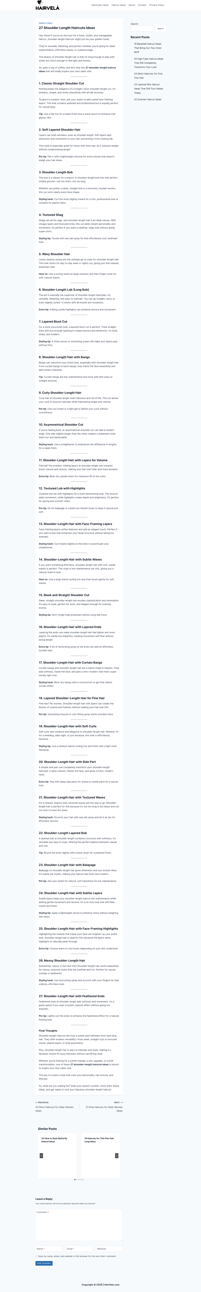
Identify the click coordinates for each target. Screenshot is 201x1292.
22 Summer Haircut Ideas (147, 99)
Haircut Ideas (118, 5)
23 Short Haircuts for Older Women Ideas (54, 1106)
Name (41, 1248)
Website (101, 1248)
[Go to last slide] (41, 1155)
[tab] (74, 1179)
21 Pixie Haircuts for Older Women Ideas (104, 1106)
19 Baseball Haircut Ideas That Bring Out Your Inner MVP (148, 47)
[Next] (116, 1155)
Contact (142, 5)
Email (70, 1248)
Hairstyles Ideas (100, 5)
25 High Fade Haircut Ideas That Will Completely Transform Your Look (148, 62)
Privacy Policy (156, 5)
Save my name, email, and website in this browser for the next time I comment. (77, 1256)
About (132, 5)
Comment (43, 1212)
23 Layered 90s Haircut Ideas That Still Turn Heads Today (148, 88)
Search (134, 23)
